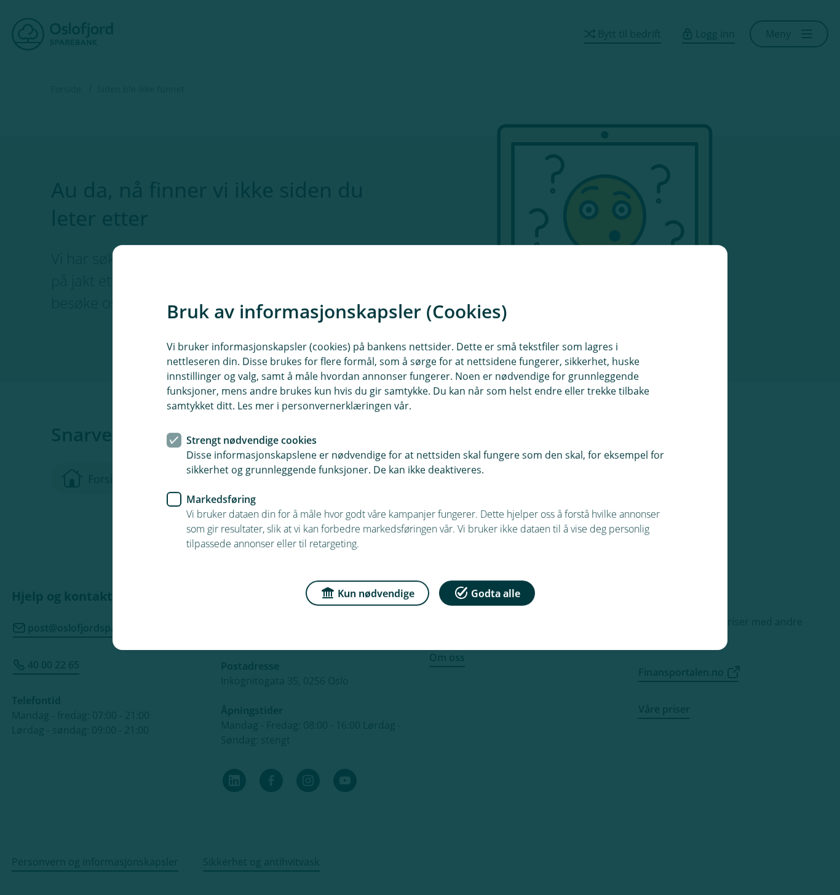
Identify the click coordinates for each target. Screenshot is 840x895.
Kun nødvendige (376, 593)
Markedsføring (221, 499)
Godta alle (495, 593)
